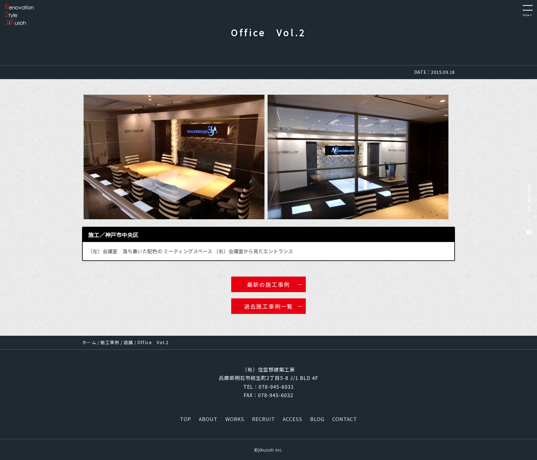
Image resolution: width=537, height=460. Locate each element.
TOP (185, 419)
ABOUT (208, 419)
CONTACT (344, 419)
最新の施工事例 (268, 284)
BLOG (317, 419)
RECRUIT (263, 419)
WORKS (234, 419)
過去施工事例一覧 (268, 306)
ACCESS (292, 419)
